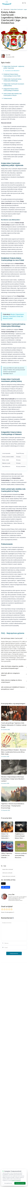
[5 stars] (11, 909)
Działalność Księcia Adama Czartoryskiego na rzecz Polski (12, 75)
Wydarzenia (6, 9)
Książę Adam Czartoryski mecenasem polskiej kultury (14, 84)
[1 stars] (2, 909)
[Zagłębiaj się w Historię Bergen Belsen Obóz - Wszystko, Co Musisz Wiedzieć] (21, 826)
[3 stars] (7, 909)
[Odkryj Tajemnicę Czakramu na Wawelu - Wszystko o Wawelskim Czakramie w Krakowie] (7, 846)
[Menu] (23, 3)
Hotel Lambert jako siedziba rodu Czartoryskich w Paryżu (13, 94)
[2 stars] (4, 909)
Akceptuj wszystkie (20, 1183)
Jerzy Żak (8, 55)
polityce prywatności (16, 1180)
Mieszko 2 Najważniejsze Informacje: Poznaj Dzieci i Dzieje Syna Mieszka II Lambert (13, 316)
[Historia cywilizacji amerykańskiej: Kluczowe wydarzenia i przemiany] (21, 846)
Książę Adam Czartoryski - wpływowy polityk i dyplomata (14, 67)
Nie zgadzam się (8, 1183)
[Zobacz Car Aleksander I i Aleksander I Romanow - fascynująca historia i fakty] (7, 826)
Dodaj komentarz (14, 953)
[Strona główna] (1, 9)
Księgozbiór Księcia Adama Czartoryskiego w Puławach (11, 89)
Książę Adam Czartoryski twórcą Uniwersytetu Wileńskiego (12, 79)
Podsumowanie (8, 98)
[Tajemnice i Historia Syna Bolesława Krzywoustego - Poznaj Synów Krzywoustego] (14, 794)
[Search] (25, 3)
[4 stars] (9, 909)
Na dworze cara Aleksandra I (12, 70)
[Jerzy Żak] (3, 56)
